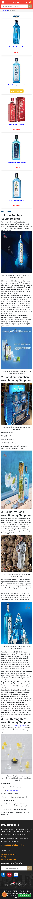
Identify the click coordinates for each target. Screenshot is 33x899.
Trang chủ (4, 10)
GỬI (29, 868)
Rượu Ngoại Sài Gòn (20, 726)
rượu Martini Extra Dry (14, 790)
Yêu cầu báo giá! (25, 895)
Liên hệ (3, 857)
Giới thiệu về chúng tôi (8, 854)
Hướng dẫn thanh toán (8, 859)
